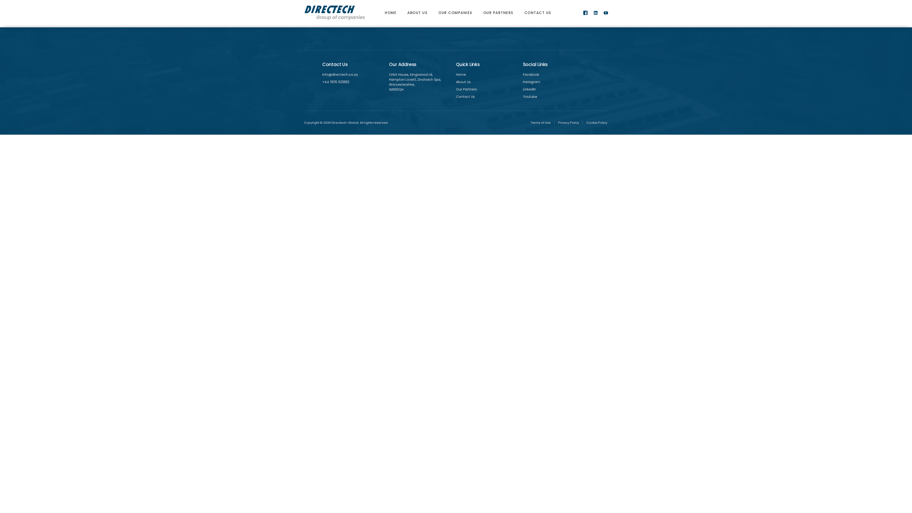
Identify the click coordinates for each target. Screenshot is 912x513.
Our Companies (455, 12)
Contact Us (537, 12)
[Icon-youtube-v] (606, 13)
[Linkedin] (596, 13)
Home (390, 12)
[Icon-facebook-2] (585, 13)
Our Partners (498, 12)
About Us (417, 12)
